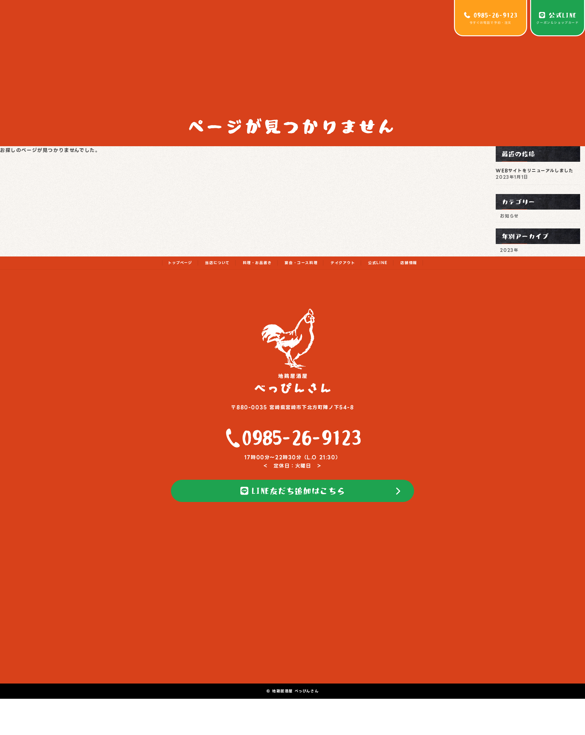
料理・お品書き (257, 263)
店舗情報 (408, 263)
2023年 (509, 250)
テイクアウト (343, 263)
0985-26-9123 (301, 437)
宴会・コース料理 (301, 263)
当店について (217, 263)
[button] (292, 491)
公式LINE (378, 263)
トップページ (180, 263)
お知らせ (509, 216)
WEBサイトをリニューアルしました (534, 170)
